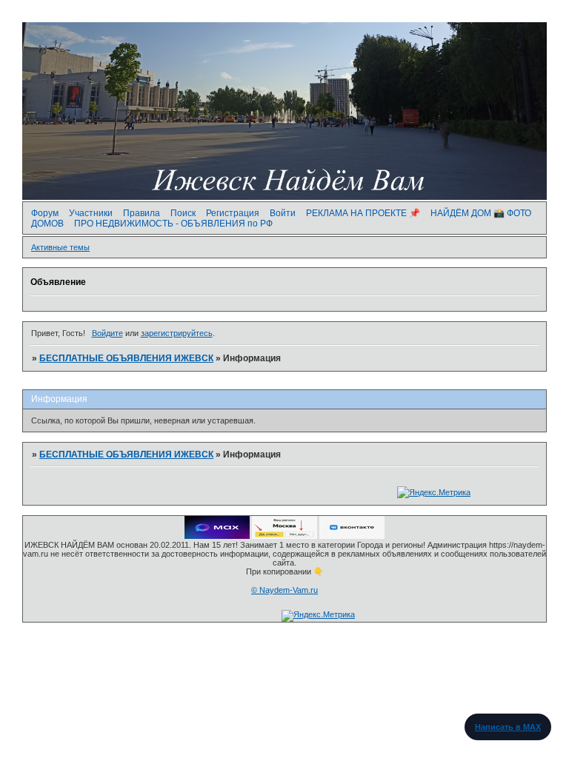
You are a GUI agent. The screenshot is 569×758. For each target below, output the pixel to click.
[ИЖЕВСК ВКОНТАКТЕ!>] (352, 535)
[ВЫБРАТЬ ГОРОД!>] (284, 535)
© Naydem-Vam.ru (284, 590)
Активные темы (60, 247)
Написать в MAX (508, 726)
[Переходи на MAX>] (217, 535)
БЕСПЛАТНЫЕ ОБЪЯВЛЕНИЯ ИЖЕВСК (126, 358)
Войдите (107, 333)
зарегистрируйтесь (177, 333)
